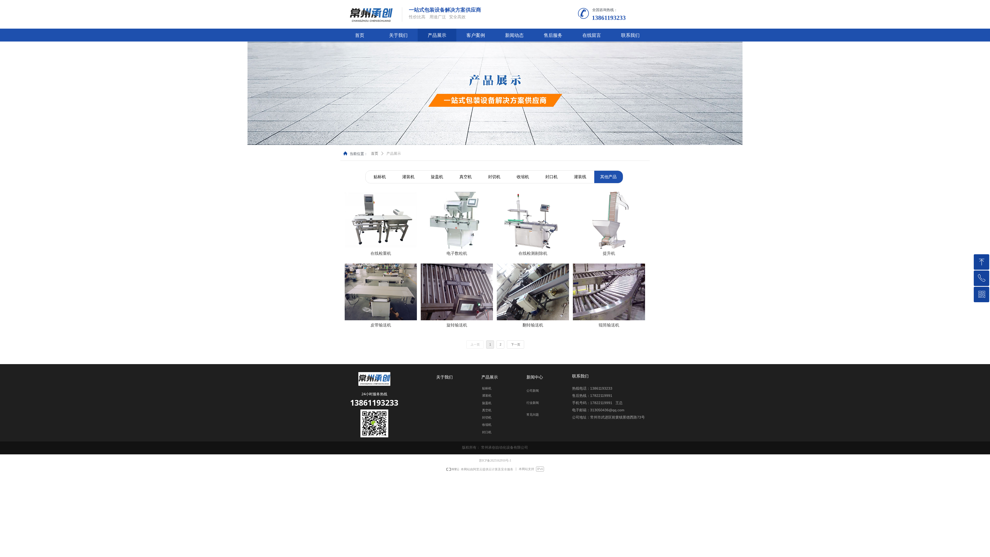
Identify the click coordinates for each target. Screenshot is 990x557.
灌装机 (408, 177)
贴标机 (380, 177)
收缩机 (523, 177)
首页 (374, 153)
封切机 (494, 177)
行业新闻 (532, 403)
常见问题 (532, 414)
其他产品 (608, 177)
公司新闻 (532, 390)
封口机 (551, 177)
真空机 (465, 177)
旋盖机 (437, 177)
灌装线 (580, 177)
